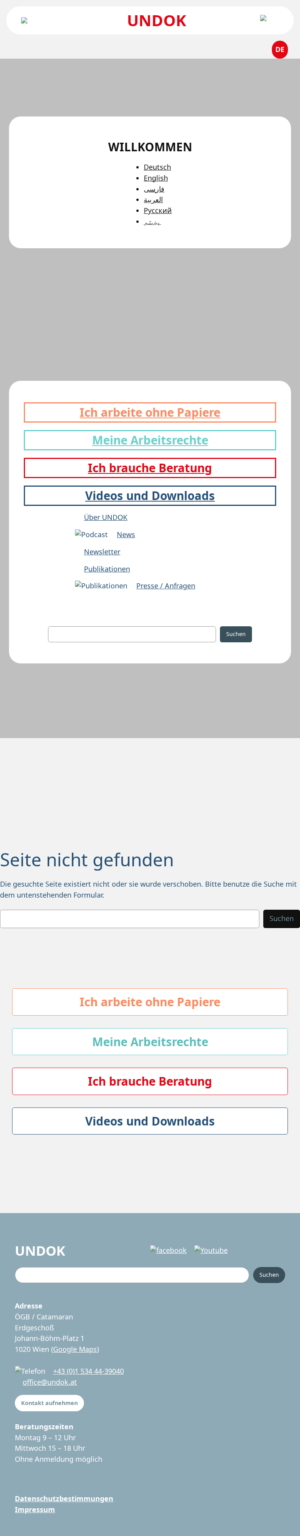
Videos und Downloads (150, 496)
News (126, 534)
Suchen (236, 634)
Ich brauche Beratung (150, 468)
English (156, 178)
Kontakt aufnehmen (49, 1403)
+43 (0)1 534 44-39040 (88, 1371)
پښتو (152, 221)
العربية (153, 199)
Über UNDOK (105, 517)
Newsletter (102, 551)
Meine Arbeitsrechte (150, 440)
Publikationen (107, 569)
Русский (158, 210)
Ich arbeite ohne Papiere (150, 412)
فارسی (154, 189)
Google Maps (75, 1349)
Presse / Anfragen (165, 585)
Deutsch (157, 167)
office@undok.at (50, 1382)
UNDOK (156, 20)
